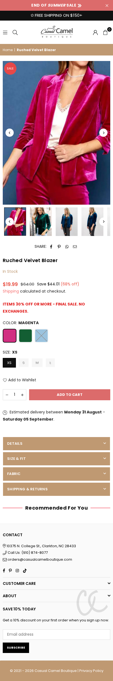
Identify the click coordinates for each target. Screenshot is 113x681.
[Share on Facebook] (51, 246)
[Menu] (5, 32)
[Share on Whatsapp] (67, 246)
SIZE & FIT (16, 458)
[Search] (15, 32)
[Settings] (95, 32)
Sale (10, 68)
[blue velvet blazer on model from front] (67, 221)
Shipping (11, 291)
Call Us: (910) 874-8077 (27, 552)
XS (9, 362)
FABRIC (14, 473)
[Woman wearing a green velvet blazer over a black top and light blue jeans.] (41, 221)
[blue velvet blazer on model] (92, 221)
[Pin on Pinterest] (59, 246)
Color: (21, 323)
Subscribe (16, 647)
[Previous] (9, 133)
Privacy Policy (91, 670)
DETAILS (14, 443)
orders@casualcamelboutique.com (40, 559)
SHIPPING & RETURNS (27, 489)
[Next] (103, 133)
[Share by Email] (75, 246)
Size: (10, 352)
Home (8, 50)
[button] (105, 32)
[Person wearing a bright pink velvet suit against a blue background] (15, 221)
